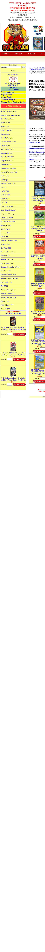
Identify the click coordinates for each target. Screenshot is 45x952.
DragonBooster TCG (7, 161)
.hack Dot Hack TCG (7, 149)
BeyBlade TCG (5, 123)
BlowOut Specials (6, 130)
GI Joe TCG (5, 176)
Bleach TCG (5, 126)
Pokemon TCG (5, 255)
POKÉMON (18, 54)
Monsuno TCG (5, 233)
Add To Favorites (13, 74)
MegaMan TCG (5, 225)
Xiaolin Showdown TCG (8, 297)
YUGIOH (6, 54)
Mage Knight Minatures (8, 210)
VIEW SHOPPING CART (13, 83)
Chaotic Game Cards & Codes (13, 102)
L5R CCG (4, 202)
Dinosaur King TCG (9, 100)
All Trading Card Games (8, 111)
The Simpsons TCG (7, 263)
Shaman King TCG (7, 259)
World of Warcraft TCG (8, 293)
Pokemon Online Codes (8, 252)
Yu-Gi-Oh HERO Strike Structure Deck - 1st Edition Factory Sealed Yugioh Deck (13, 354)
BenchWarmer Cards (7, 119)
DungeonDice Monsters (8, 168)
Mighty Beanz (5, 229)
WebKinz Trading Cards (8, 290)
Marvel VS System (7, 218)
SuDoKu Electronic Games (9, 278)
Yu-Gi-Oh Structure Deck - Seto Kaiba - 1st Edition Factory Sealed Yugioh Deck (13, 379)
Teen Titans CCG (6, 282)
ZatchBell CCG (5, 309)
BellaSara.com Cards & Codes (10, 115)
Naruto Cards (6, 97)
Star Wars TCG (6, 271)
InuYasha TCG (5, 195)
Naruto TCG (4, 237)
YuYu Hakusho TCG (7, 305)
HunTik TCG (5, 191)
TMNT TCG (4, 286)
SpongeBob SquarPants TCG (10, 267)
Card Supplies (5, 134)
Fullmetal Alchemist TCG (9, 172)
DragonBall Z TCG (6, 153)
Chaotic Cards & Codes (8, 142)
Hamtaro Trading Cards (8, 183)
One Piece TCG (6, 248)
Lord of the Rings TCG (8, 206)
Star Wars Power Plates (8, 274)
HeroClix (3, 187)
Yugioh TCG (5, 301)
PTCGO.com (33, 160)
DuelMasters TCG (6, 164)
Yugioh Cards (6, 95)
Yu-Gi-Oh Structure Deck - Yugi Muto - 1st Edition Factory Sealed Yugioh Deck (13, 328)
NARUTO (31, 54)
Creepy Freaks (5, 145)
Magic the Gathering (7, 214)
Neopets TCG (5, 244)
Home (13, 71)
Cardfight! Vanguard (7, 138)
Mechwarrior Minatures (8, 221)
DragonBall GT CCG (7, 157)
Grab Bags (4, 180)
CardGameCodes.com (36, 152)
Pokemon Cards (7, 92)
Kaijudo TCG (5, 199)
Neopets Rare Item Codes (9, 240)
